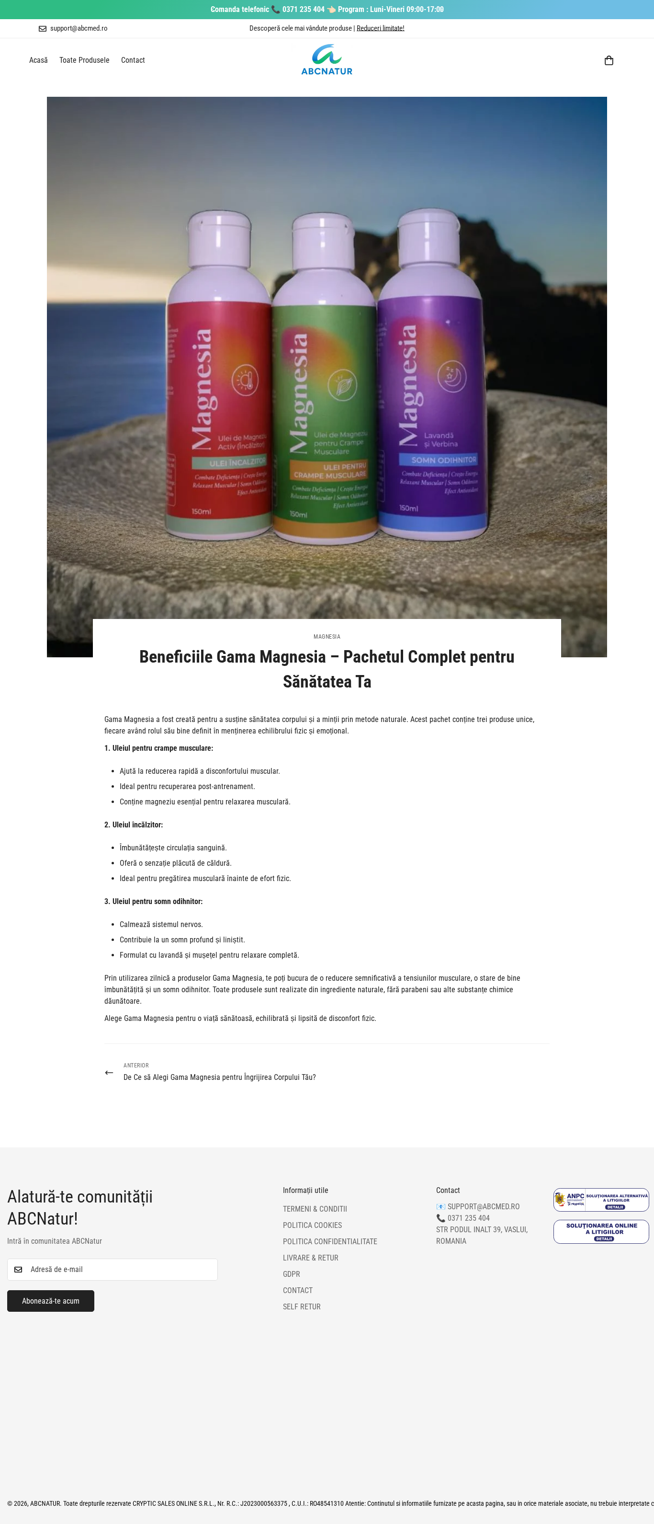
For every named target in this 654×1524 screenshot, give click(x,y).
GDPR (291, 1274)
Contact (133, 60)
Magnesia (327, 636)
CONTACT (298, 1290)
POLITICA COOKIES (312, 1225)
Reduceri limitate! (381, 28)
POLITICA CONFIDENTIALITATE (330, 1242)
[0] (609, 60)
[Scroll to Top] (635, 1472)
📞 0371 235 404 (463, 1218)
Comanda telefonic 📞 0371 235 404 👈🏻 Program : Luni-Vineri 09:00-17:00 (327, 9)
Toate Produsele (84, 60)
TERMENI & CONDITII (315, 1209)
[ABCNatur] (327, 60)
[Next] (440, 9)
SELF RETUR (302, 1307)
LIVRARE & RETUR (310, 1258)
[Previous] (213, 9)
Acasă (38, 60)
